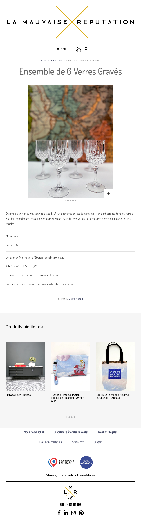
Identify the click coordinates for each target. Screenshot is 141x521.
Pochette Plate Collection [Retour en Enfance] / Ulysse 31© (67, 397)
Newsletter (78, 442)
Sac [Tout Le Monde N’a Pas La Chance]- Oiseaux (112, 396)
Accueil (45, 60)
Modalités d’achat (34, 432)
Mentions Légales (107, 432)
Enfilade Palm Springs (18, 394)
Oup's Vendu (58, 60)
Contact (98, 442)
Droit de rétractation (50, 442)
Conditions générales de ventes (71, 432)
